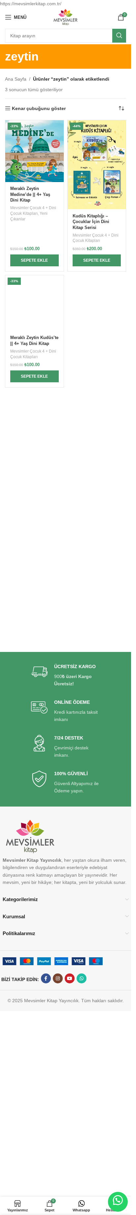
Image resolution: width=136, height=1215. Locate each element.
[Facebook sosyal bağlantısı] (46, 978)
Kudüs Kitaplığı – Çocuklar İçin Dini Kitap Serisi (91, 222)
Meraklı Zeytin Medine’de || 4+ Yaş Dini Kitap (30, 194)
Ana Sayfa (15, 79)
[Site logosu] (65, 16)
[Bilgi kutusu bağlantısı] (65, 676)
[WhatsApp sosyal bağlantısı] (81, 978)
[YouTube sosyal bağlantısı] (70, 978)
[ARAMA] (119, 36)
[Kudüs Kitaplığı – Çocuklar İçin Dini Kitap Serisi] (97, 164)
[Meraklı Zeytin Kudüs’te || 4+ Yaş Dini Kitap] (34, 303)
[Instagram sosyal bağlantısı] (58, 978)
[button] (34, 260)
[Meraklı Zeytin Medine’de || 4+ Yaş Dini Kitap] (34, 151)
